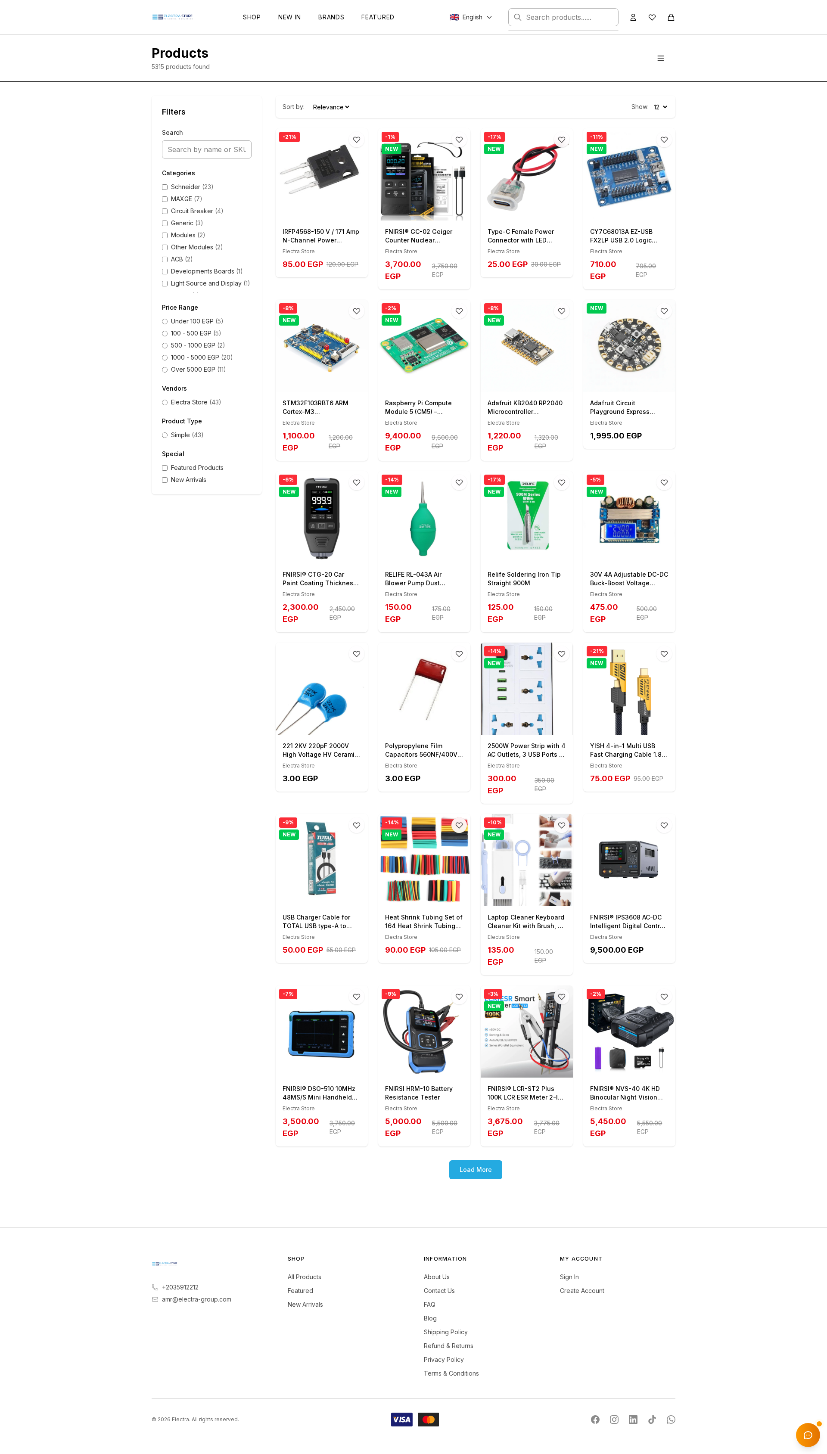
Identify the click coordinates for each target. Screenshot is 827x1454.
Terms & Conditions (451, 1373)
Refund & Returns (448, 1345)
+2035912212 (180, 1287)
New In (289, 17)
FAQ (429, 1304)
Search (172, 132)
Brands (331, 17)
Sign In (569, 1276)
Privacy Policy (444, 1359)
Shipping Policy (446, 1332)
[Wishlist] (652, 17)
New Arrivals (305, 1304)
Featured (378, 17)
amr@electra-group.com (196, 1299)
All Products (304, 1276)
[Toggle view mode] (660, 58)
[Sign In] (633, 17)
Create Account (582, 1290)
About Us (437, 1276)
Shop (252, 17)
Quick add (326, 210)
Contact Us (439, 1290)
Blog (430, 1318)
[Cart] (671, 17)
